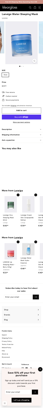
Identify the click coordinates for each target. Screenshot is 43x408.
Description (7, 129)
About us (5, 354)
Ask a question (8, 140)
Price (4, 82)
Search (4, 335)
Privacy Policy (7, 341)
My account (6, 357)
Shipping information (11, 135)
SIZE (3, 70)
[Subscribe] (35, 392)
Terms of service (7, 344)
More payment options (21, 122)
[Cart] (34, 7)
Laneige (5, 18)
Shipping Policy (7, 338)
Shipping (13, 105)
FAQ (3, 351)
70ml (5, 75)
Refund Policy (6, 347)
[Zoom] (34, 61)
